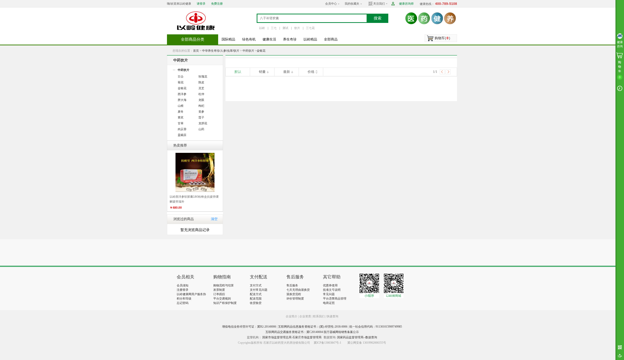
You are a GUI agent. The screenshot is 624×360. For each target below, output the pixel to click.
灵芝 (201, 88)
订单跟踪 (219, 294)
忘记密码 (182, 303)
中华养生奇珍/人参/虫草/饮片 (220, 50)
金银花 (261, 50)
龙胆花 (202, 123)
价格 (311, 72)
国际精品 (228, 39)
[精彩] (203, 252)
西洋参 (182, 94)
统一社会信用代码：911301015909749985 (375, 326)
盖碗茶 (182, 135)
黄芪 (181, 117)
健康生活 (269, 39)
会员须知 (182, 285)
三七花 (310, 28)
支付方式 (256, 285)
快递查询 (332, 316)
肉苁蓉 (182, 129)
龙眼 (201, 100)
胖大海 (182, 100)
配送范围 (256, 298)
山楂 (181, 105)
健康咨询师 (406, 3)
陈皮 (201, 82)
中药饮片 (248, 50)
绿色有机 (249, 39)
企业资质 (305, 316)
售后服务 (292, 285)
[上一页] (442, 71)
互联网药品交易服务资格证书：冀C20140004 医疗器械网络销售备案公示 (312, 332)
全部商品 (331, 39)
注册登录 (182, 290)
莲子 (201, 117)
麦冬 (181, 111)
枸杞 (201, 105)
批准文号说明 (332, 290)
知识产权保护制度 (225, 303)
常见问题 (329, 294)
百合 (181, 76)
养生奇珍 (290, 39)
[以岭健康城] (196, 20)
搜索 (377, 18)
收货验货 (256, 303)
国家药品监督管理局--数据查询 (357, 337)
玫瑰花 (202, 76)
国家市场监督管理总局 (277, 337)
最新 (286, 72)
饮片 (297, 28)
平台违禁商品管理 (334, 298)
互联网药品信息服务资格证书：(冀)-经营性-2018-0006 (312, 326)
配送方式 (256, 294)
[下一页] (448, 71)
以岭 (262, 28)
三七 (274, 28)
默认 (237, 72)
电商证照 (329, 303)
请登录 (201, 3)
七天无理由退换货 (298, 290)
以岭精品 (310, 39)
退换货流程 (293, 294)
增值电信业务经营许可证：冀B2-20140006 (249, 326)
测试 (285, 28)
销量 (262, 72)
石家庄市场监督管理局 (307, 337)
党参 (201, 111)
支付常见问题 (258, 290)
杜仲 (201, 94)
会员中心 (331, 3)
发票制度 (219, 290)
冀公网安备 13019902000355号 (366, 342)
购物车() (442, 38)
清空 (214, 219)
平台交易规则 (222, 298)
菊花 (181, 82)
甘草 (181, 123)
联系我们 (319, 316)
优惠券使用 (330, 285)
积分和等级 (184, 298)
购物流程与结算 (223, 285)
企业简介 (292, 316)
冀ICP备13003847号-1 (327, 342)
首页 (196, 50)
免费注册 (217, 3)
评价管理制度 (295, 298)
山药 (201, 129)
